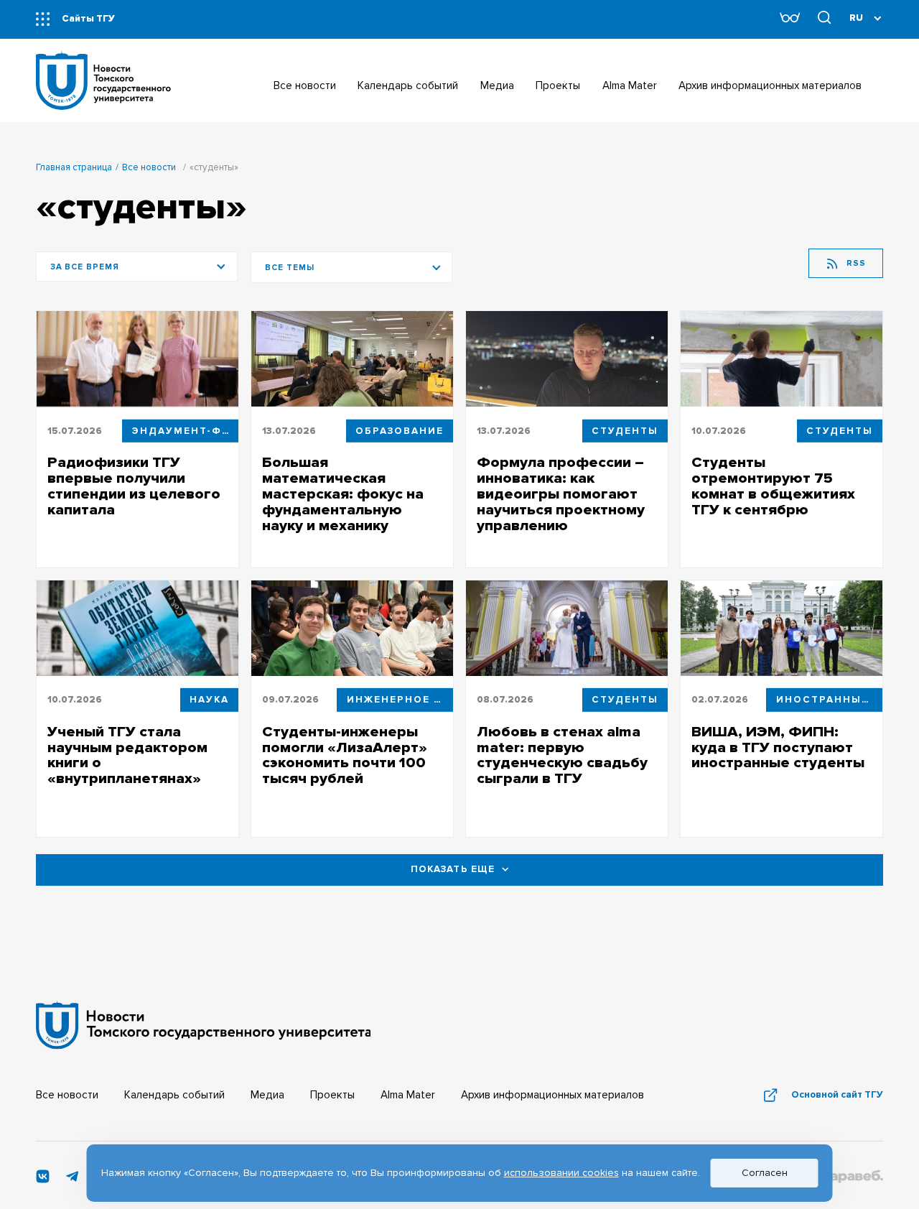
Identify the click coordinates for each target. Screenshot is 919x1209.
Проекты (332, 1095)
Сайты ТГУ (88, 18)
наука (209, 699)
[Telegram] (72, 1180)
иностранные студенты (829, 699)
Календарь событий (174, 1095)
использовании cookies (561, 1173)
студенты (625, 430)
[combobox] (352, 267)
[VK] (43, 1180)
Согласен (765, 1173)
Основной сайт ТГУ (837, 1095)
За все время (85, 266)
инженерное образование (400, 699)
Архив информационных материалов (552, 1095)
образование (399, 430)
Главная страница (74, 167)
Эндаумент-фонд (185, 430)
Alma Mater (408, 1095)
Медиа (267, 1095)
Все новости (149, 167)
